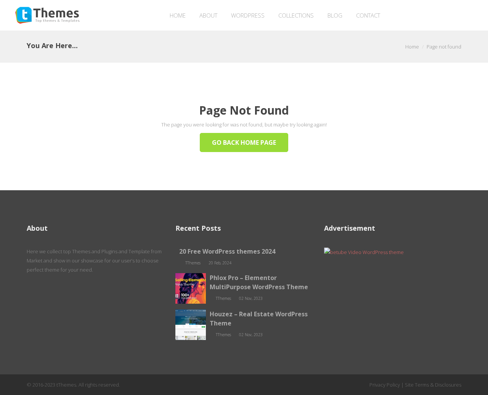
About (208, 15)
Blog (334, 15)
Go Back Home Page (244, 142)
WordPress (248, 15)
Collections (296, 15)
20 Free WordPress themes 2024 (227, 251)
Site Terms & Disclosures (433, 384)
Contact (368, 15)
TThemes (193, 262)
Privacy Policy (384, 384)
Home (178, 15)
